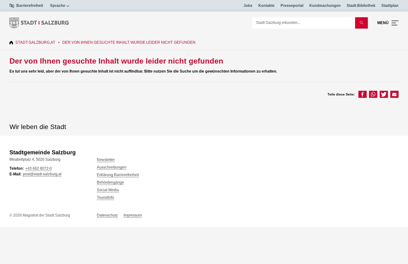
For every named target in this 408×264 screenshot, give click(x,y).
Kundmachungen (325, 6)
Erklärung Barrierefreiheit (118, 175)
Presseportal (291, 6)
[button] (362, 94)
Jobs (247, 6)
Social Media (108, 190)
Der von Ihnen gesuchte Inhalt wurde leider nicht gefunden (129, 42)
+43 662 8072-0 (38, 168)
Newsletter (106, 160)
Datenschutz (107, 215)
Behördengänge (110, 182)
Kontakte (266, 6)
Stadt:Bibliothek (361, 6)
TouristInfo (105, 197)
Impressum (132, 215)
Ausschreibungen (111, 167)
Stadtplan (390, 6)
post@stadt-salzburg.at (42, 174)
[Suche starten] (361, 23)
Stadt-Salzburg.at (35, 42)
